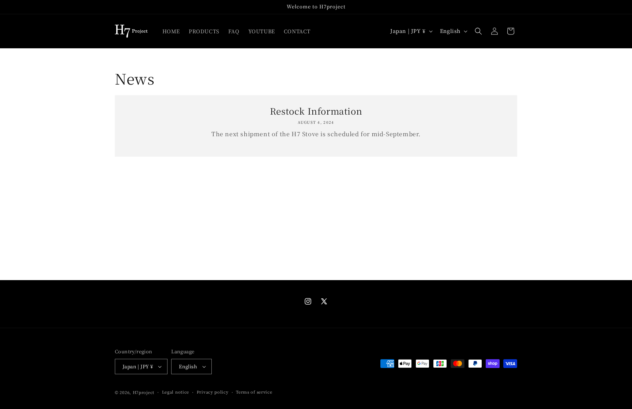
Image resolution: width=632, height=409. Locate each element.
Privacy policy (213, 392)
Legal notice (175, 392)
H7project (143, 392)
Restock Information (316, 110)
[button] (478, 31)
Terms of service (254, 392)
